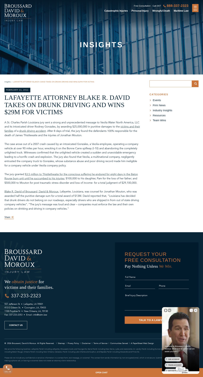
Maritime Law (181, 11)
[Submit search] (195, 83)
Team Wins (159, 120)
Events (157, 100)
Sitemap (61, 343)
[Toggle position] (191, 310)
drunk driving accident (32, 131)
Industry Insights (162, 110)
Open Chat (102, 372)
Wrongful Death (161, 11)
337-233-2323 (26, 296)
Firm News (159, 105)
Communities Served (119, 343)
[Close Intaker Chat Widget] (195, 310)
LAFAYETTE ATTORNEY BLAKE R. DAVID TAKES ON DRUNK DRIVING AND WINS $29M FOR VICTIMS (53, 82)
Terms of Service (100, 343)
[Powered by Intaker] (185, 372)
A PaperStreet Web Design (142, 343)
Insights (7, 82)
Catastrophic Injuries (116, 11)
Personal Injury (140, 11)
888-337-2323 (177, 5)
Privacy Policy (73, 343)
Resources (159, 115)
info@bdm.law (40, 314)
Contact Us (16, 325)
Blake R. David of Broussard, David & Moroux (31, 191)
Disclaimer (86, 343)
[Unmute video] (165, 310)
